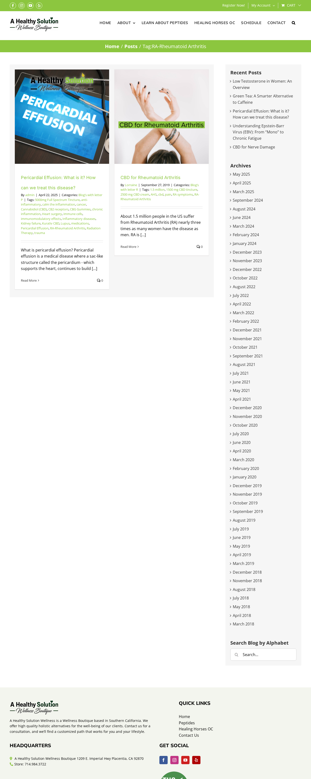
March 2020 (243, 459)
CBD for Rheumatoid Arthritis (151, 177)
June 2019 (242, 537)
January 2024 (244, 243)
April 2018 (242, 615)
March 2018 (243, 624)
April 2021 (242, 399)
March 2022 (243, 312)
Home (184, 716)
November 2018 (247, 580)
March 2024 (243, 226)
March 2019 (243, 563)
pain (168, 194)
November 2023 (247, 260)
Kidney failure (31, 223)
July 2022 (241, 295)
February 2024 (246, 234)
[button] (293, 22)
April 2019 (242, 554)
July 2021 (241, 373)
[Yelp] (196, 760)
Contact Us (189, 735)
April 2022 (242, 304)
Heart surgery (52, 214)
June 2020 (242, 442)
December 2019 (247, 485)
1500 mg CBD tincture (181, 189)
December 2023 (247, 252)
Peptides (187, 723)
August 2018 (244, 589)
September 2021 (248, 356)
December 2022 (247, 269)
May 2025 (241, 174)
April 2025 (242, 183)
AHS (154, 194)
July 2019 (241, 529)
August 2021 (244, 364)
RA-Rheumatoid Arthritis (67, 228)
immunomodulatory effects (41, 218)
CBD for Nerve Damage (254, 147)
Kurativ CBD (50, 223)
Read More (29, 280)
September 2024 (248, 200)
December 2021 (247, 330)
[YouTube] (185, 760)
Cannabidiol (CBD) (34, 209)
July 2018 (241, 598)
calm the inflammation (58, 204)
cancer (81, 204)
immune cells (72, 214)
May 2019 (241, 546)
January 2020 (244, 477)
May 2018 (241, 606)
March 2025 (243, 191)
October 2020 (245, 425)
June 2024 (242, 217)
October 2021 (245, 347)
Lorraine (131, 185)
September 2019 (248, 511)
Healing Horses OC (196, 729)
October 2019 (245, 503)
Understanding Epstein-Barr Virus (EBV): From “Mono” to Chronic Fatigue (258, 132)
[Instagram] (174, 760)
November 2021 (247, 338)
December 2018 (247, 572)
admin (30, 195)
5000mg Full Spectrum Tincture (57, 200)
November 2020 (247, 416)
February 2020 (246, 468)
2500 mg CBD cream (135, 194)
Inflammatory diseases (78, 218)
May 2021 (241, 390)
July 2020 (241, 433)
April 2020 (242, 451)
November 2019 (247, 494)
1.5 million (157, 189)
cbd (161, 194)
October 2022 (245, 278)
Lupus (65, 223)
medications (80, 223)
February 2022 (246, 321)
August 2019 (244, 520)
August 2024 (244, 209)
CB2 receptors (58, 209)
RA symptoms (183, 194)
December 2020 (247, 407)
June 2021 (242, 382)
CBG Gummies (80, 209)
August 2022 (244, 286)
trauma (39, 233)
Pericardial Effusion (35, 228)
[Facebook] (163, 760)
